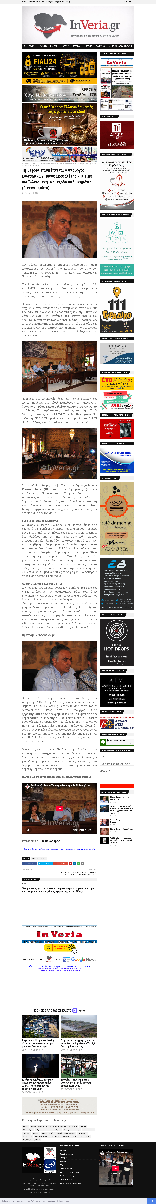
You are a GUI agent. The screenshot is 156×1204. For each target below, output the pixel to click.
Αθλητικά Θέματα (28, 1130)
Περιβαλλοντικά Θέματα (42, 1136)
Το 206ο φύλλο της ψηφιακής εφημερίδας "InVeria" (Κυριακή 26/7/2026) (121, 840)
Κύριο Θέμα (35, 858)
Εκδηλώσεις (39, 1130)
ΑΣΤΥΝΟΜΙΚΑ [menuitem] (77, 46)
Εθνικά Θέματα (82, 1133)
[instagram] (130, 2)
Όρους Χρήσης (55, 891)
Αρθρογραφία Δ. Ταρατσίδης (31, 1140)
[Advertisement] (59, 987)
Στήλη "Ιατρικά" (85, 1136)
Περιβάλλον (26, 1133)
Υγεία (63, 1165)
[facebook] (124, 2)
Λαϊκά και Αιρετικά (88, 1130)
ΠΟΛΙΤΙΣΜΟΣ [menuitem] (54, 46)
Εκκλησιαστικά (73, 1126)
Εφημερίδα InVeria (69, 1133)
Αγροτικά (58, 1130)
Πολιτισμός (83, 1126)
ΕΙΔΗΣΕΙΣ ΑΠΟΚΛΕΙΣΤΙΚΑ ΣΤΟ (53, 1010)
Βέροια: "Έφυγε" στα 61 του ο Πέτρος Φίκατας (120, 798)
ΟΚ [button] (151, 1201)
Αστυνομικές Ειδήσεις (44, 1126)
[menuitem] (24, 46)
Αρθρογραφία (68, 1130)
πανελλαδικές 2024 (67, 1179)
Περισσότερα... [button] (64, 1201)
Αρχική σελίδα (26, 164)
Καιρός (51, 1133)
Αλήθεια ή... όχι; (27, 1136)
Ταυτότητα (31, 2)
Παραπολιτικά (50, 1130)
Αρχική (24, 2)
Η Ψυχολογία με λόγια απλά (70, 1136)
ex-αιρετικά (36, 1133)
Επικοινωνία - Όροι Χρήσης (44, 2)
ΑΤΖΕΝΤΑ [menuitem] (66, 46)
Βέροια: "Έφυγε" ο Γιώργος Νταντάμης (119, 821)
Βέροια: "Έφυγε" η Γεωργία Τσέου (121, 829)
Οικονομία (77, 1130)
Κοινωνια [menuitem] (43, 46)
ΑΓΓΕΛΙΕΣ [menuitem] (89, 46)
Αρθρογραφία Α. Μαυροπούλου (71, 1183)
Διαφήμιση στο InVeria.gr (62, 2)
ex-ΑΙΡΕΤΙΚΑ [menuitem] (100, 46)
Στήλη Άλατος (55, 1136)
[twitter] (127, 2)
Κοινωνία (25, 1126)
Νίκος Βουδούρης (48, 841)
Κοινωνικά (59, 1133)
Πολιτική (34, 164)
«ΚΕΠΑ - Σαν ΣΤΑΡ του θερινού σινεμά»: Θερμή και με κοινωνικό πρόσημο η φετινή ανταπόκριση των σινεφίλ (121, 809)
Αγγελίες (44, 1133)
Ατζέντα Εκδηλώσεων (59, 1126)
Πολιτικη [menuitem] (32, 46)
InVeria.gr (27, 193)
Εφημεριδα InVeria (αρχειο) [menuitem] (119, 46)
